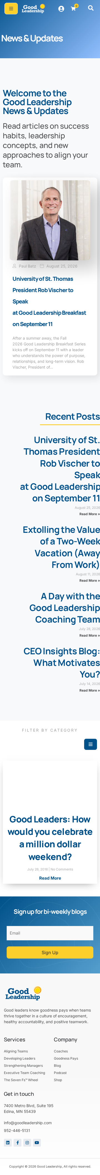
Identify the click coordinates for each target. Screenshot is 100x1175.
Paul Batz (27, 266)
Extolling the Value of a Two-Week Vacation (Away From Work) (61, 546)
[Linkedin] (8, 1143)
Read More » (89, 514)
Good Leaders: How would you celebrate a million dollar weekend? (50, 838)
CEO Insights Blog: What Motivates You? (62, 662)
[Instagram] (27, 1143)
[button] (90, 8)
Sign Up (50, 952)
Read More (50, 878)
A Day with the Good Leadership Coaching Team (64, 607)
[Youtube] (37, 1143)
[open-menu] (11, 8)
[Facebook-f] (17, 1143)
